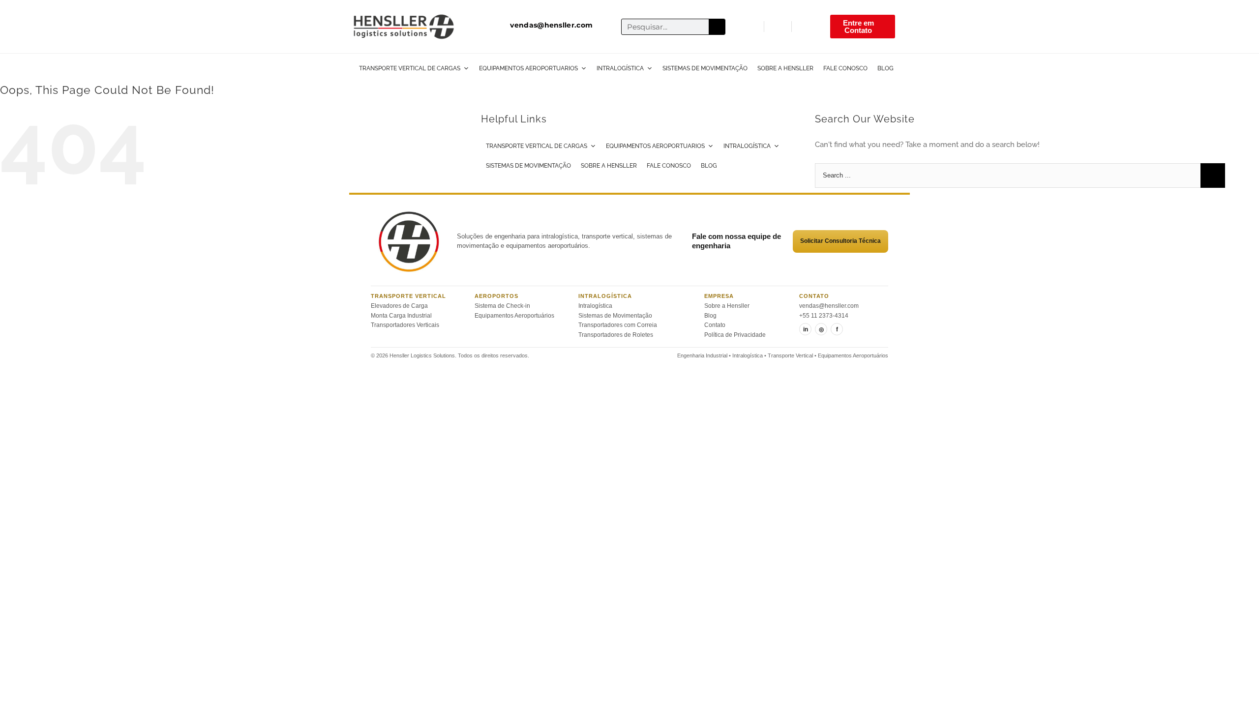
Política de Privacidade (735, 334)
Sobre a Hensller (785, 68)
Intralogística (620, 68)
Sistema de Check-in (502, 305)
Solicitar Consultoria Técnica (840, 240)
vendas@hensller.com (829, 305)
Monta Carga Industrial (401, 315)
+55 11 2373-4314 (823, 315)
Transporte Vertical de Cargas (409, 68)
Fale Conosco (845, 68)
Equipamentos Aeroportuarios (528, 68)
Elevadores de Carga (399, 305)
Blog (885, 68)
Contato (714, 325)
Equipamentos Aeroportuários (514, 315)
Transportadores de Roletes (615, 334)
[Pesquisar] (717, 26)
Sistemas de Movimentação (705, 68)
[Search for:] (1007, 174)
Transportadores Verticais (405, 325)
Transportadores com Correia (617, 325)
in (805, 329)
